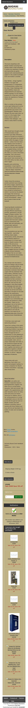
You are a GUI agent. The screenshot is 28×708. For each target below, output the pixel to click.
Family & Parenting (10, 15)
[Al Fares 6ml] (14, 537)
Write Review (8, 462)
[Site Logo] (14, 7)
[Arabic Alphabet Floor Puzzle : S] (14, 554)
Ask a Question (8, 479)
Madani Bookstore (19, 703)
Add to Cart (18, 497)
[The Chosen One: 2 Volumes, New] (14, 622)
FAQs (12, 701)
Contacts (6, 701)
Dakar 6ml (14, 586)
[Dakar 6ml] (14, 578)
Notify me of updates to (14, 514)
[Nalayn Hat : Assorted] (14, 680)
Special (6, 698)
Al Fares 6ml (14, 542)
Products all (13, 698)
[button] (14, 701)
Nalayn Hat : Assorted (14, 682)
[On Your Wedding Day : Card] (14, 663)
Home (5, 14)
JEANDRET (22, 707)
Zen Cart (17, 705)
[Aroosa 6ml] (14, 599)
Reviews (21, 698)
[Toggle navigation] (24, 2)
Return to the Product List (16, 25)
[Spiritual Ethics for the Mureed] (14, 647)
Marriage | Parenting (14, 14)
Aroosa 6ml (14, 603)
